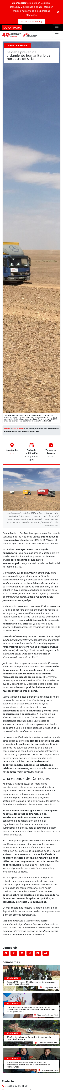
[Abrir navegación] (56, 27)
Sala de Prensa (17, 45)
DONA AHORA (12, 27)
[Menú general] (56, 35)
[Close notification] (58, 12)
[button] (6, 953)
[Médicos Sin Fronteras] (19, 35)
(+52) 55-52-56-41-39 (16, 1085)
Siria (12, 453)
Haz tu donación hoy (31, 21)
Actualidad (18, 428)
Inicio (7, 428)
